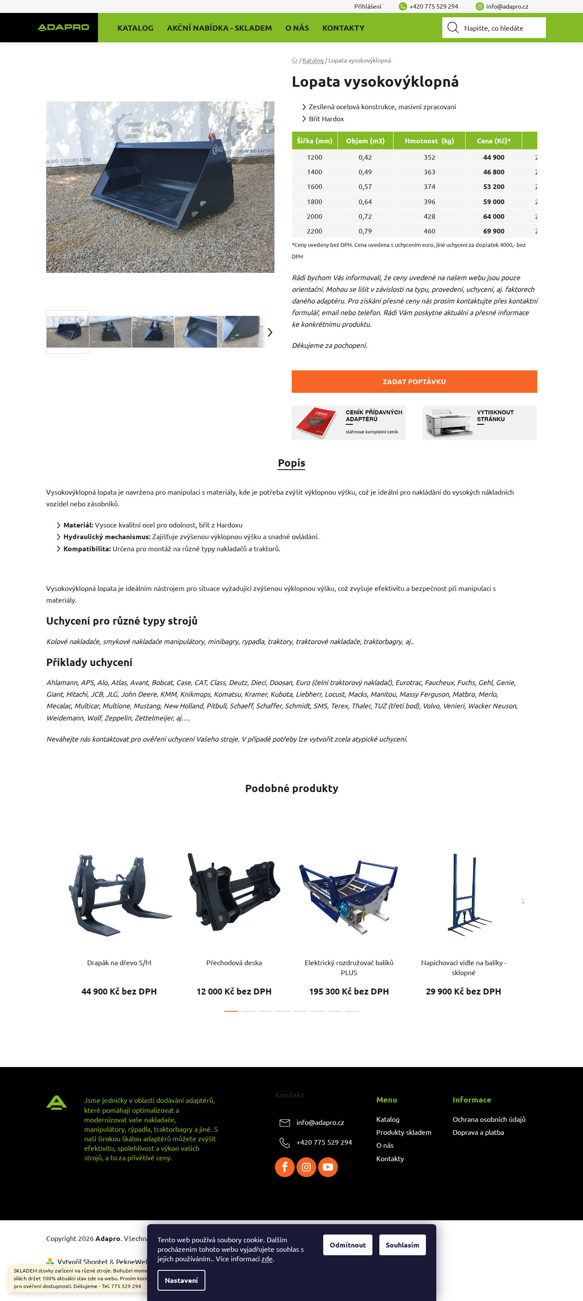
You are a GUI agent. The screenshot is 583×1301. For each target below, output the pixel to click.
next (530, 923)
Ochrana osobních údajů (489, 1119)
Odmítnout (348, 1244)
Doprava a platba (478, 1131)
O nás (385, 1144)
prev (53, 923)
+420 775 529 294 (324, 1141)
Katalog (388, 1119)
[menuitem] (135, 27)
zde (267, 1258)
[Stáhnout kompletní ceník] (349, 421)
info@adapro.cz (320, 1122)
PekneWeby (134, 1261)
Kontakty (390, 1158)
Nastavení (181, 1280)
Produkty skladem (404, 1131)
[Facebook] (285, 1167)
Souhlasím (402, 1244)
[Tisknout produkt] (480, 421)
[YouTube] (328, 1167)
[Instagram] (306, 1167)
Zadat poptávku (414, 381)
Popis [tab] (292, 462)
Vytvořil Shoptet (82, 1261)
